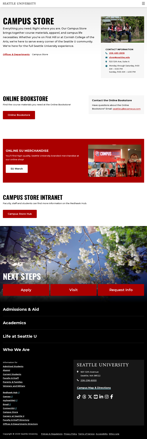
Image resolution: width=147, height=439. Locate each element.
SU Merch (17, 168)
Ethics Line (114, 434)
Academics (14, 322)
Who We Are (16, 349)
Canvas (6, 396)
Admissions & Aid (21, 309)
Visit (73, 290)
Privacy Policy (70, 434)
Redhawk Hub (10, 392)
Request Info (121, 290)
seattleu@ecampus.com (127, 108)
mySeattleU (9, 400)
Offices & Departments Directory (20, 424)
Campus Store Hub (20, 213)
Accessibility (102, 434)
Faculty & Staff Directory (16, 420)
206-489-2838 (117, 53)
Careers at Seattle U (13, 416)
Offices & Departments (16, 54)
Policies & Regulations (52, 434)
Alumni (6, 370)
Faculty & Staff (11, 378)
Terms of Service (86, 434)
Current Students (12, 374)
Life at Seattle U (20, 336)
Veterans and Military (14, 386)
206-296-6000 (89, 380)
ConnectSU (8, 408)
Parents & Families (13, 382)
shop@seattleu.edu (119, 57)
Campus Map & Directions (94, 387)
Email (6, 404)
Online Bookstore (19, 115)
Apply (26, 290)
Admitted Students (13, 366)
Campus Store (10, 412)
